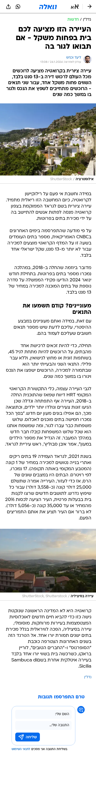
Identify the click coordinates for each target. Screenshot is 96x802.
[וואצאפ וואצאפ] (18, 6)
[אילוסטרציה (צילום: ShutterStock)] (48, 143)
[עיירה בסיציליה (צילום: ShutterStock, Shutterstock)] (48, 565)
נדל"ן (87, 677)
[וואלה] (48, 6)
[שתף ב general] (8, 6)
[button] (75, 6)
